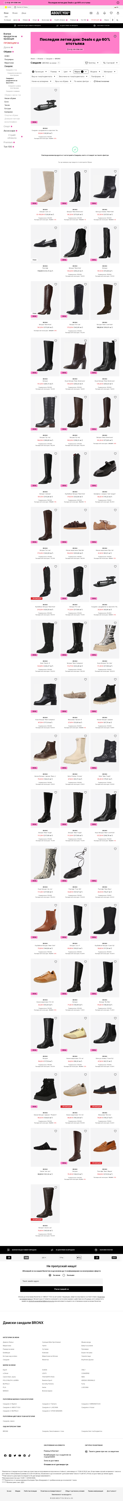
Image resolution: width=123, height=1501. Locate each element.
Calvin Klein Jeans (9, 1377)
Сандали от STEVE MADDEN (52, 1411)
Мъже (15, 13)
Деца (24, 13)
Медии (17, 1491)
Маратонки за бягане (50, 1356)
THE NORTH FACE (48, 1377)
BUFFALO (6, 1384)
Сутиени (45, 1349)
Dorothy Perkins (48, 1384)
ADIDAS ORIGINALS (88, 1380)
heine (44, 1387)
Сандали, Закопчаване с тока (53, 1431)
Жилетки (45, 1360)
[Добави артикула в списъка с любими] (55, 90)
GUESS (44, 1370)
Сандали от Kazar (87, 1407)
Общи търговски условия (74, 1491)
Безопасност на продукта (61, 1494)
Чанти (44, 1346)
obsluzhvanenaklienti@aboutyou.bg (41, 1301)
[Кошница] (118, 13)
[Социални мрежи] (5, 1455)
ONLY (83, 1370)
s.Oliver (5, 1373)
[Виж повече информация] (45, 140)
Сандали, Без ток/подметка (91, 1431)
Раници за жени (8, 1349)
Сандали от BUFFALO (10, 1411)
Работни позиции (30, 1491)
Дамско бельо (8, 1342)
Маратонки (7, 1346)
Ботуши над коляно (10, 1356)
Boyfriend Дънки (87, 1360)
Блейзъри (6, 1353)
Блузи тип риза (86, 1353)
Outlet (9, 7)
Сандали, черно (9, 1421)
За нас (9, 1491)
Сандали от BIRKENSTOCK (91, 1404)
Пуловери (85, 1349)
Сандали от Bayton (10, 1404)
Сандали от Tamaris (49, 1404)
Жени (6, 13)
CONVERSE (85, 1373)
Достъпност (111, 1491)
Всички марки (47, 1391)
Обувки (40, 59)
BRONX (57, 59)
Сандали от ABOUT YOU (11, 1407)
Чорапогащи (86, 1356)
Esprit (5, 1370)
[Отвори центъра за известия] (104, 13)
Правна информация (95, 1491)
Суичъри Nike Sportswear (51, 1342)
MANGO (6, 1391)
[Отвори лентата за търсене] (116, 20)
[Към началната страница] (16, 1446)
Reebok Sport (47, 1380)
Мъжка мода (86, 1342)
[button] (92, 63)
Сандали (49, 59)
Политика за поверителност (51, 1491)
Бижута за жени (87, 1346)
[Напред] (112, 20)
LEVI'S (44, 1373)
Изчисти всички (102, 81)
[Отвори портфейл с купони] (91, 13)
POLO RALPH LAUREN (10, 1380)
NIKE (83, 1377)
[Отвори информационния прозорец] (118, 2)
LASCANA (84, 1387)
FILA (4, 1387)
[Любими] (111, 13)
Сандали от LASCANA (50, 1407)
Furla (83, 1384)
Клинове (45, 1353)
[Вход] (97, 13)
